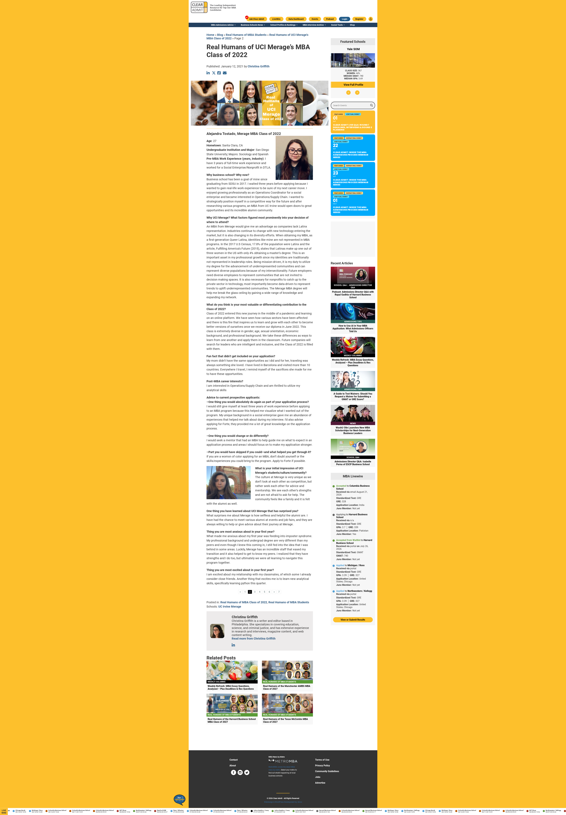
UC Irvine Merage (229, 606)
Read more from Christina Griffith (253, 638)
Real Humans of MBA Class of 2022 (243, 602)
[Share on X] (214, 73)
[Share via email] (225, 73)
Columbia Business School (41, 810)
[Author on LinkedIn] (233, 645)
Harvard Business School (311, 810)
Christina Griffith (258, 66)
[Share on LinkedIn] (208, 73)
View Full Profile (353, 84)
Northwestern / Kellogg (127, 810)
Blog (220, 35)
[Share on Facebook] (219, 73)
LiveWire (3, 811)
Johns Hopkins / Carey (244, 810)
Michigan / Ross (21, 810)
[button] (348, 93)
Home (210, 35)
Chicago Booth (414, 810)
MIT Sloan (106, 810)
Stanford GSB (145, 810)
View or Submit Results (353, 619)
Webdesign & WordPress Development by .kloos (283, 802)
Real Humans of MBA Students (246, 35)
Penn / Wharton (162, 810)
